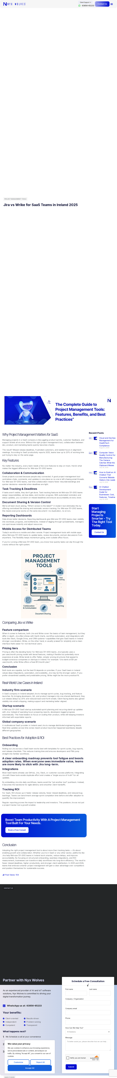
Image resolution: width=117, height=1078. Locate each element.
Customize (18, 1062)
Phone (67, 1018)
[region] (30, 1056)
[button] (85, 2)
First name (69, 989)
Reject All (40, 1062)
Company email (71, 1008)
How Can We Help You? (74, 1028)
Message (68, 1038)
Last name (93, 989)
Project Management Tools (15, 199)
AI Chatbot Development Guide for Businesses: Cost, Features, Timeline (107, 492)
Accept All (29, 1068)
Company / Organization (74, 999)
